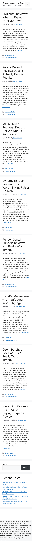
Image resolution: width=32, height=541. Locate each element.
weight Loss (9, 227)
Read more (19, 50)
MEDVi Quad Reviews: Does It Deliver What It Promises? (13, 129)
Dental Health (9, 55)
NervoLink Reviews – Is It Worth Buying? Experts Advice (15, 411)
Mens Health (9, 169)
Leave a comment (10, 58)
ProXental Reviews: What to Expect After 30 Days (15, 17)
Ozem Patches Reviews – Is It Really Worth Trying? (12, 354)
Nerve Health (9, 453)
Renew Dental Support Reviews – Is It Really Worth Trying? (14, 244)
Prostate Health (10, 112)
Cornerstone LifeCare (13, 3)
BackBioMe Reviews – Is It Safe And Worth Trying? (15, 299)
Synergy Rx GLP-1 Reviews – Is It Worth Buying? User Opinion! (15, 186)
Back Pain (8, 337)
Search (4, 464)
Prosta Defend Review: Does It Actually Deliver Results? (12, 72)
